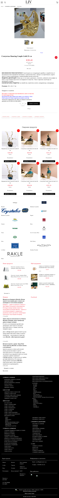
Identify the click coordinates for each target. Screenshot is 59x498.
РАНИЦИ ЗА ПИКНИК (37, 438)
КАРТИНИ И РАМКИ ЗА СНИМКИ (39, 436)
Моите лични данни (29, 493)
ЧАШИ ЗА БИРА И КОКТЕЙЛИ (10, 412)
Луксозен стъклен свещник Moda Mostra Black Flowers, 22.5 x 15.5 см (19, 276)
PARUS (34, 404)
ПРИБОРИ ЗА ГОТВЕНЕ (9, 433)
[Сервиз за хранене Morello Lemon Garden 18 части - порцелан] (34, 277)
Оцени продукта (30, 48)
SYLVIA (35, 388)
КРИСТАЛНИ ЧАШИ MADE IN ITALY (40, 378)
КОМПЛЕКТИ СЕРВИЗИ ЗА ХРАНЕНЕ (12, 379)
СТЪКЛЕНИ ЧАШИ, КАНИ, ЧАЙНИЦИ (12, 395)
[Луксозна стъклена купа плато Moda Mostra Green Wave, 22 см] (6, 286)
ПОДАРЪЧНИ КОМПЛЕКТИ (38, 376)
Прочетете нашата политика (29, 491)
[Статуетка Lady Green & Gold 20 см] (29, 179)
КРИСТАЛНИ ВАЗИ (36, 430)
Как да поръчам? (15, 471)
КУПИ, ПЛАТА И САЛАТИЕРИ (10, 441)
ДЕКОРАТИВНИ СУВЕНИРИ (38, 428)
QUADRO (35, 384)
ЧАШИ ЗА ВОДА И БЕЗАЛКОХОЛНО (12, 414)
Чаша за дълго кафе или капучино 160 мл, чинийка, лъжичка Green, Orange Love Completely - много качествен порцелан (47, 284)
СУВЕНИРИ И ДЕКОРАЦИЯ (10, 6)
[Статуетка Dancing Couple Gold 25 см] (29, 37)
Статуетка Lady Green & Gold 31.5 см (49, 182)
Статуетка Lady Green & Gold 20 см (29, 182)
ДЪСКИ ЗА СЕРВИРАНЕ (9, 432)
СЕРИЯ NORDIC (7, 446)
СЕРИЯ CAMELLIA (8, 449)
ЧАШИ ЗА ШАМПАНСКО (9, 407)
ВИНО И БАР (6, 400)
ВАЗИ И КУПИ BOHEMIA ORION (12, 422)
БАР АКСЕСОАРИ (8, 402)
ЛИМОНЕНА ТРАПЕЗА (9, 387)
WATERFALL (35, 402)
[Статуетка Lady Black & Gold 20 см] (29, 147)
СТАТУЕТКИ (19, 6)
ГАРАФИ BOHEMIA (37, 392)
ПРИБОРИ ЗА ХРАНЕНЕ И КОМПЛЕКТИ (13, 438)
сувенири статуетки (39, 116)
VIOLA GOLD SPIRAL (37, 403)
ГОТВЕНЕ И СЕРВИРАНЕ (9, 428)
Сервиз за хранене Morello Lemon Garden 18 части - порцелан (47, 275)
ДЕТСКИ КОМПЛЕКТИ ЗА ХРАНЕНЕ (12, 382)
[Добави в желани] (55, 91)
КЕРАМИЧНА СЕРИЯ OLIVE (38, 419)
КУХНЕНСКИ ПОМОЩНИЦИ (10, 443)
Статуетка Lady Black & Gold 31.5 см (49, 149)
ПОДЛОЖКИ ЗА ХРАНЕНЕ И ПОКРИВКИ (13, 440)
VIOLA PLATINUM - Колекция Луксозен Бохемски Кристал (43, 398)
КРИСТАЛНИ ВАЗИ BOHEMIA (38, 379)
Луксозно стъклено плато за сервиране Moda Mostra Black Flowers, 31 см (18, 267)
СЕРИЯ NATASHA (8, 451)
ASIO (34, 387)
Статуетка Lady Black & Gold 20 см (29, 149)
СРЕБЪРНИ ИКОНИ (36, 439)
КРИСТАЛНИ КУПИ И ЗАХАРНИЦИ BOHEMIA (42, 381)
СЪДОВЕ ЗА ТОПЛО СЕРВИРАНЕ (11, 436)
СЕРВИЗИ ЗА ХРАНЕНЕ (9, 377)
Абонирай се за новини (9, 368)
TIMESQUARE (8, 424)
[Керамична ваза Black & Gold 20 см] (10, 147)
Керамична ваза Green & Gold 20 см (10, 182)
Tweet (41, 52)
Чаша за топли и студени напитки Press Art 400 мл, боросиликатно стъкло (46, 267)
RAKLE (6, 420)
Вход (4, 468)
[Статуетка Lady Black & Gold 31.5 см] (49, 147)
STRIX (6, 418)
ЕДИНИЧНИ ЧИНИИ (8, 381)
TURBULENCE (8, 419)
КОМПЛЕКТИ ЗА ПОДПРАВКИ (10, 444)
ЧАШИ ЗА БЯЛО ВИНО (9, 406)
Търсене (13, 465)
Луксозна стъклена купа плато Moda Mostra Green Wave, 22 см (19, 284)
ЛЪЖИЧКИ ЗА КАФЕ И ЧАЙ (10, 398)
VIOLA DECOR (36, 394)
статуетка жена (5, 116)
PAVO (34, 389)
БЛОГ (21, 471)
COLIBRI (35, 386)
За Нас (4, 465)
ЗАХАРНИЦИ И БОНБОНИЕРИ (11, 396)
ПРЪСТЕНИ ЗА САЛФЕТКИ (38, 423)
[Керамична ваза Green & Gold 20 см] (10, 179)
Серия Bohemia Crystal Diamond (11, 423)
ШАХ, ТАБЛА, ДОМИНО (37, 441)
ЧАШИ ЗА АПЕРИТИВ (9, 409)
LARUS (6, 417)
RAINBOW (35, 400)
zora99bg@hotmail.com (41, 462)
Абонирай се (7, 293)
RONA (34, 393)
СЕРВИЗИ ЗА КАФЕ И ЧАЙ (10, 393)
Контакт (13, 462)
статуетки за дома (16, 116)
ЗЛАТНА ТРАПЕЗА (8, 384)
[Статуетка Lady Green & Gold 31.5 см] (49, 179)
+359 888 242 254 (41, 464)
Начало (2, 6)
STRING (35, 399)
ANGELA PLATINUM (37, 395)
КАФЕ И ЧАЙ (6, 390)
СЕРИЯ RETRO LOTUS (9, 447)
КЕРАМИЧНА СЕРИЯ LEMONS (39, 417)
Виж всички (5, 370)
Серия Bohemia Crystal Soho (10, 425)
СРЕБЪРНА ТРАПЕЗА (8, 385)
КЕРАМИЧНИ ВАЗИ (36, 431)
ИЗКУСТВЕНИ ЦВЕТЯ (37, 434)
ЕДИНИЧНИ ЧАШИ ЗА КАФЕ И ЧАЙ (12, 392)
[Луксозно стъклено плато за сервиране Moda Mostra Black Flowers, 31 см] (6, 269)
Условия (13, 468)
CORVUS (35, 391)
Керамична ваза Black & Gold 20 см (10, 149)
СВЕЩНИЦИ (35, 425)
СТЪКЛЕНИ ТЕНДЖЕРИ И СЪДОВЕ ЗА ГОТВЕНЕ (14, 430)
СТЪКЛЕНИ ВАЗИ (36, 433)
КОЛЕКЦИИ (34, 383)
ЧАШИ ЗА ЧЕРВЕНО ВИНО (10, 404)
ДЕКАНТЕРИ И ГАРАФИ (9, 415)
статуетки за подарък (27, 116)
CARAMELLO (36, 407)
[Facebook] (32, 467)
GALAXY (35, 405)
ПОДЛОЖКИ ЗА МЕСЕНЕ (9, 435)
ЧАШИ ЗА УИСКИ (8, 410)
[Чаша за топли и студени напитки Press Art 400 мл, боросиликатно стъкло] (34, 268)
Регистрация (5, 471)
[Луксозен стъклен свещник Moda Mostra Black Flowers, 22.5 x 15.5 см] (6, 278)
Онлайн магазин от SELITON (29, 496)
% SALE (33, 443)
